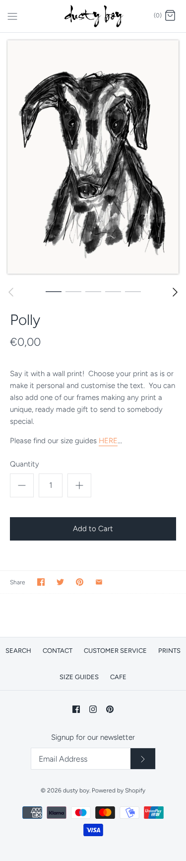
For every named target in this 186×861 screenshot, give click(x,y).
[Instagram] (93, 709)
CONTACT (57, 650)
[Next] (175, 292)
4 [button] (113, 291)
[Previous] (11, 292)
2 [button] (73, 291)
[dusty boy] (93, 16)
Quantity (24, 464)
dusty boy (76, 790)
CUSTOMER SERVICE (115, 650)
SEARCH (18, 650)
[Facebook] (76, 709)
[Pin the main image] (79, 582)
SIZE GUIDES (79, 677)
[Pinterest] (110, 709)
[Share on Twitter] (60, 582)
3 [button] (93, 291)
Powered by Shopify (118, 790)
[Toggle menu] (12, 15)
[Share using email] (99, 582)
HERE (108, 440)
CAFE (118, 677)
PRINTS (169, 650)
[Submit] (142, 758)
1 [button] (53, 291)
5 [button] (133, 291)
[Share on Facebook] (41, 582)
